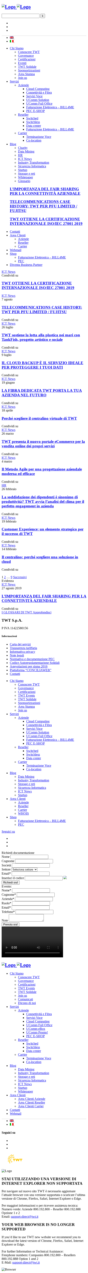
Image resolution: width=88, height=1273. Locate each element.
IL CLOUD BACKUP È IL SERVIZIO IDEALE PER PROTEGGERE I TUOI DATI (42, 365)
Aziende (23, 85)
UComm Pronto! (37, 1032)
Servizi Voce (34, 96)
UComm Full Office (39, 103)
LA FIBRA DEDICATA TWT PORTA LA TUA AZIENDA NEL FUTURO (42, 392)
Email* (6, 873)
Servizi (14, 81)
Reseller (23, 114)
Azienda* (8, 899)
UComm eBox (35, 1028)
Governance (26, 55)
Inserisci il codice (13, 878)
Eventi (22, 63)
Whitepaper (25, 177)
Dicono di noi (27, 1003)
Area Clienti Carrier (31, 1106)
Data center (33, 125)
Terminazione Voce (38, 136)
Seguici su (8, 831)
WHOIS (23, 813)
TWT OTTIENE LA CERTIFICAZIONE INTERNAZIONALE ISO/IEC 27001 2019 (46, 221)
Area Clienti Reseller (31, 1102)
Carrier (22, 133)
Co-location (33, 140)
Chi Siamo (17, 48)
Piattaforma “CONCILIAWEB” (30, 670)
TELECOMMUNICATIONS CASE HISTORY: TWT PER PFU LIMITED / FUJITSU (43, 206)
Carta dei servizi (20, 644)
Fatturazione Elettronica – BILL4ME (50, 107)
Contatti (15, 231)
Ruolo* (6, 903)
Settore (6, 869)
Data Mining (26, 151)
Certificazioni (26, 59)
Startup (22, 170)
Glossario (24, 181)
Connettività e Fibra (39, 92)
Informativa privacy (22, 651)
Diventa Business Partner (26, 264)
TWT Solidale (27, 66)
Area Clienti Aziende (31, 1099)
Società (6, 865)
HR (20, 155)
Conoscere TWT (29, 52)
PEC (21, 261)
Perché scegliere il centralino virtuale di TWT (39, 418)
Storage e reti (26, 173)
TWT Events (26, 695)
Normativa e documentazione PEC (32, 659)
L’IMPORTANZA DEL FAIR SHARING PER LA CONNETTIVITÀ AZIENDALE (45, 191)
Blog (13, 144)
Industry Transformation (33, 162)
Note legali (17, 655)
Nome (6, 856)
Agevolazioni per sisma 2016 (28, 666)
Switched (32, 118)
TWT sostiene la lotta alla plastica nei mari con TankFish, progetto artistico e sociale (41, 337)
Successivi (20, 577)
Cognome (8, 861)
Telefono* (8, 912)
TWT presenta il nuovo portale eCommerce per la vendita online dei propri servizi (43, 443)
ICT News (25, 159)
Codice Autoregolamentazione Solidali (35, 662)
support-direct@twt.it (24, 1216)
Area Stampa (26, 74)
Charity (23, 148)
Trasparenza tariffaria (23, 648)
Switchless (33, 122)
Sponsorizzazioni (29, 70)
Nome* (6, 890)
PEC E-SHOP (35, 111)
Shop (13, 253)
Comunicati (25, 999)
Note (5, 920)
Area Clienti (18, 235)
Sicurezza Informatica (32, 166)
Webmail (15, 250)
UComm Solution (37, 100)
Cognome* (9, 894)
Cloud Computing (38, 89)
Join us (22, 77)
